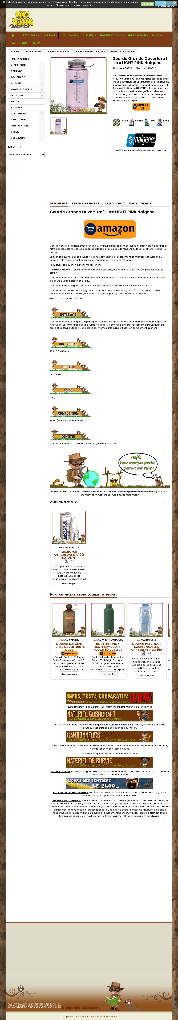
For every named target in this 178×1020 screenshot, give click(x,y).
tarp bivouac (122, 748)
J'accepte (147, 3)
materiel (124, 724)
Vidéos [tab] (146, 203)
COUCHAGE (69, 35)
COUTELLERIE (18, 113)
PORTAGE (49, 35)
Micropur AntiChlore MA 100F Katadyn (69, 555)
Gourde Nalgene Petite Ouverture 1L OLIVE (69, 647)
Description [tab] (59, 203)
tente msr (96, 806)
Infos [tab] (133, 203)
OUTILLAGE (17, 95)
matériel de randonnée (139, 706)
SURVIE (37, 43)
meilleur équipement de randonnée (105, 753)
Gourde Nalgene (60, 269)
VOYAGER (16, 107)
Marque (140, 68)
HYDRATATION (137, 35)
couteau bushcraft (93, 727)
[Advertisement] (26, 213)
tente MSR (131, 795)
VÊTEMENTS (18, 137)
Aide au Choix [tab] (115, 203)
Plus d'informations (166, 4)
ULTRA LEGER (29, 35)
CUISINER (88, 35)
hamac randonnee (101, 748)
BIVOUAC (158, 35)
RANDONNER (19, 43)
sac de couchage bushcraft (120, 727)
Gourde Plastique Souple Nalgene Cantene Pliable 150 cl (146, 648)
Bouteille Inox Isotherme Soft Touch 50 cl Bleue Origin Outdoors (107, 648)
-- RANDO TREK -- (20, 59)
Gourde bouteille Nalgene (135, 78)
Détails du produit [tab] (86, 203)
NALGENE (151, 68)
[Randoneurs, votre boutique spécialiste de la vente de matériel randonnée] (89, 980)
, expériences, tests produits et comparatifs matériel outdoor (105, 792)
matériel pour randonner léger (135, 491)
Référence (118, 68)
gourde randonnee (73, 809)
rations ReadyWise (149, 816)
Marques (15, 147)
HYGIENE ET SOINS (111, 35)
